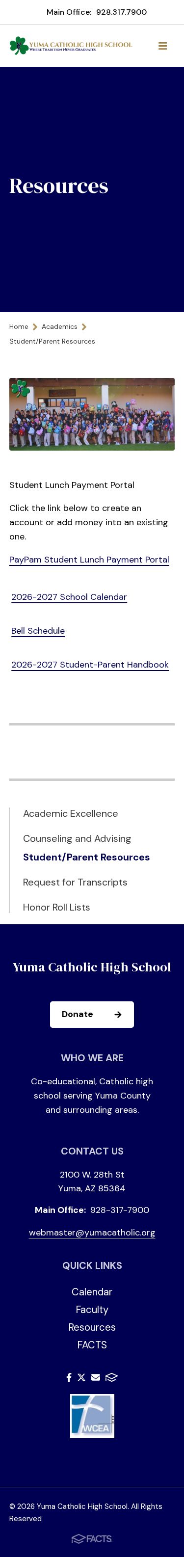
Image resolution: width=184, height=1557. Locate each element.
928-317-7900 (119, 1210)
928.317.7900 (121, 12)
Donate (77, 1014)
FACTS (92, 1345)
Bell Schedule (38, 631)
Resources (92, 1327)
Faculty (92, 1309)
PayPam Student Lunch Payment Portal (89, 559)
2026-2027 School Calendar (69, 597)
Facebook (69, 1379)
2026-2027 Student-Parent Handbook (90, 665)
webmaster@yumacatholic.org (92, 1232)
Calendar (92, 1292)
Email (95, 1379)
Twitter (81, 1379)
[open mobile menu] (162, 45)
